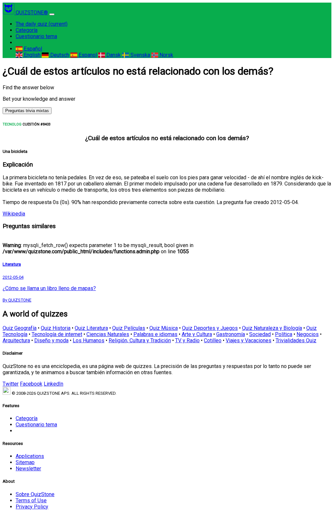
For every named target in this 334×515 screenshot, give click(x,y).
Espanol (87, 55)
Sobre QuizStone (35, 494)
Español (32, 49)
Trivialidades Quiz (296, 340)
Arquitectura (16, 340)
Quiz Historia (55, 328)
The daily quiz (42, 24)
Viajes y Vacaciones (248, 340)
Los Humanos (88, 340)
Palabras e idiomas (155, 334)
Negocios (307, 334)
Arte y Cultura (197, 334)
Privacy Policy (32, 507)
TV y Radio (187, 340)
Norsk (165, 55)
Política (283, 334)
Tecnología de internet (57, 334)
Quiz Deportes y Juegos (210, 328)
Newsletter (28, 468)
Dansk (113, 55)
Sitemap (25, 462)
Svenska (139, 55)
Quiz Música (163, 328)
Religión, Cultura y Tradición (140, 340)
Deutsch (59, 55)
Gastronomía (230, 334)
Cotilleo (212, 340)
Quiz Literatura (91, 328)
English (31, 55)
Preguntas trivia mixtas (27, 110)
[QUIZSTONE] (9, 12)
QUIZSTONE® (32, 12)
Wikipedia (14, 214)
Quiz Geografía (20, 328)
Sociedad (260, 334)
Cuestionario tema (36, 36)
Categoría (27, 30)
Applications (30, 456)
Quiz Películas (128, 328)
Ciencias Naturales (107, 334)
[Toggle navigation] (51, 14)
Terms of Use (31, 500)
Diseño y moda (51, 340)
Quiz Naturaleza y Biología (272, 328)
